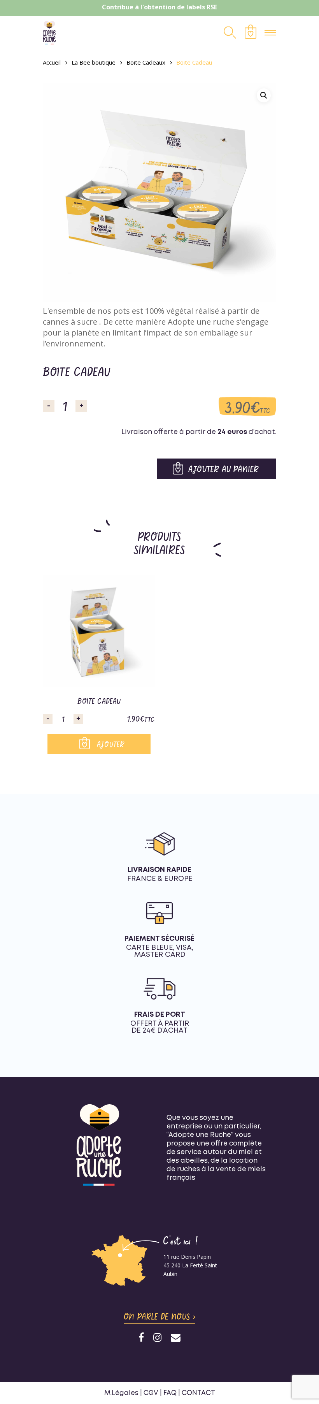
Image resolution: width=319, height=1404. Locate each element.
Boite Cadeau (99, 701)
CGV (151, 1393)
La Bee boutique (94, 62)
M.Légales (121, 1393)
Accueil (52, 62)
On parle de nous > (159, 1316)
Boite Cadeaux (145, 62)
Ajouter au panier (223, 468)
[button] (264, 95)
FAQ (170, 1393)
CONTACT (198, 1393)
